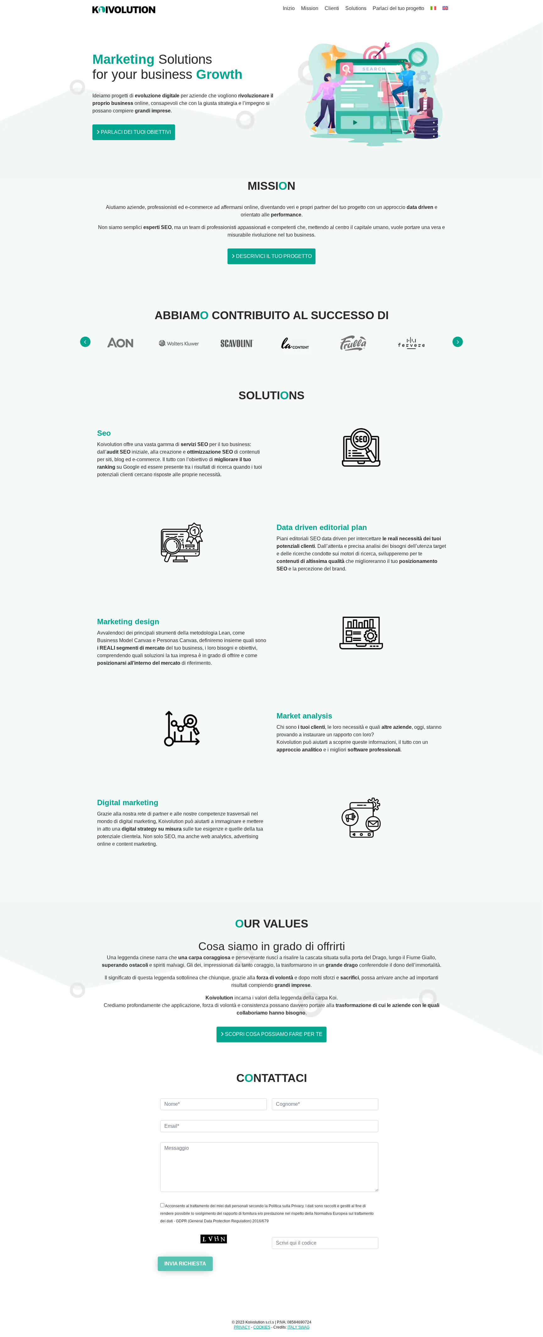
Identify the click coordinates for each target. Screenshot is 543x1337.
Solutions (355, 8)
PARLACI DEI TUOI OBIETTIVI (135, 132)
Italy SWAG (299, 1327)
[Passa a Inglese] (445, 8)
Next (458, 342)
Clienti (332, 8)
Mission (309, 8)
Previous (85, 342)
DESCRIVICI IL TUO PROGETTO (273, 256)
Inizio (289, 8)
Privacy (242, 1327)
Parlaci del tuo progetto (398, 8)
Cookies (261, 1327)
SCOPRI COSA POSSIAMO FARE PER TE (273, 1034)
